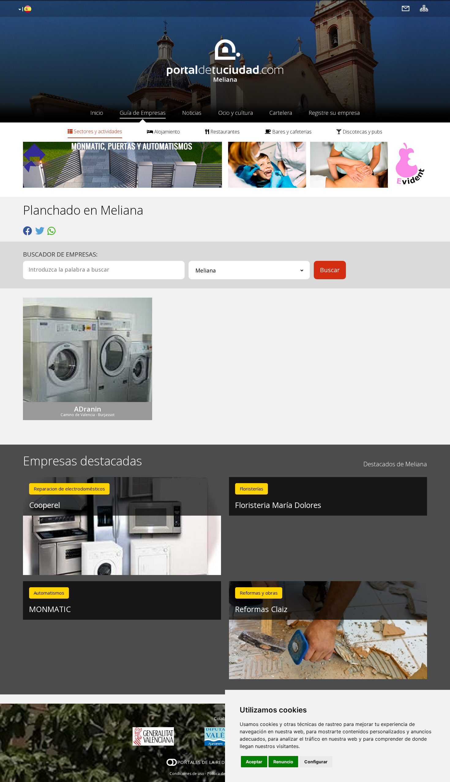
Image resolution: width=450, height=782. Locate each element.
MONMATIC (50, 609)
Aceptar (254, 761)
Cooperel (44, 505)
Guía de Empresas (143, 112)
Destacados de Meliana (395, 464)
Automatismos (49, 593)
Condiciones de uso (187, 773)
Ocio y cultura (235, 112)
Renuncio (283, 761)
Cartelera (280, 112)
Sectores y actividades (97, 131)
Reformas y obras (259, 593)
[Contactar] (405, 8)
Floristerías (251, 489)
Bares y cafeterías (291, 131)
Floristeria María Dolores (278, 505)
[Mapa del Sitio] (424, 8)
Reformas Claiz (261, 609)
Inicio (96, 112)
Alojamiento (166, 131)
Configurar (316, 761)
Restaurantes (224, 131)
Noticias (191, 112)
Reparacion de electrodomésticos (69, 489)
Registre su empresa (334, 112)
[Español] (24, 9)
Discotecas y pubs (361, 131)
